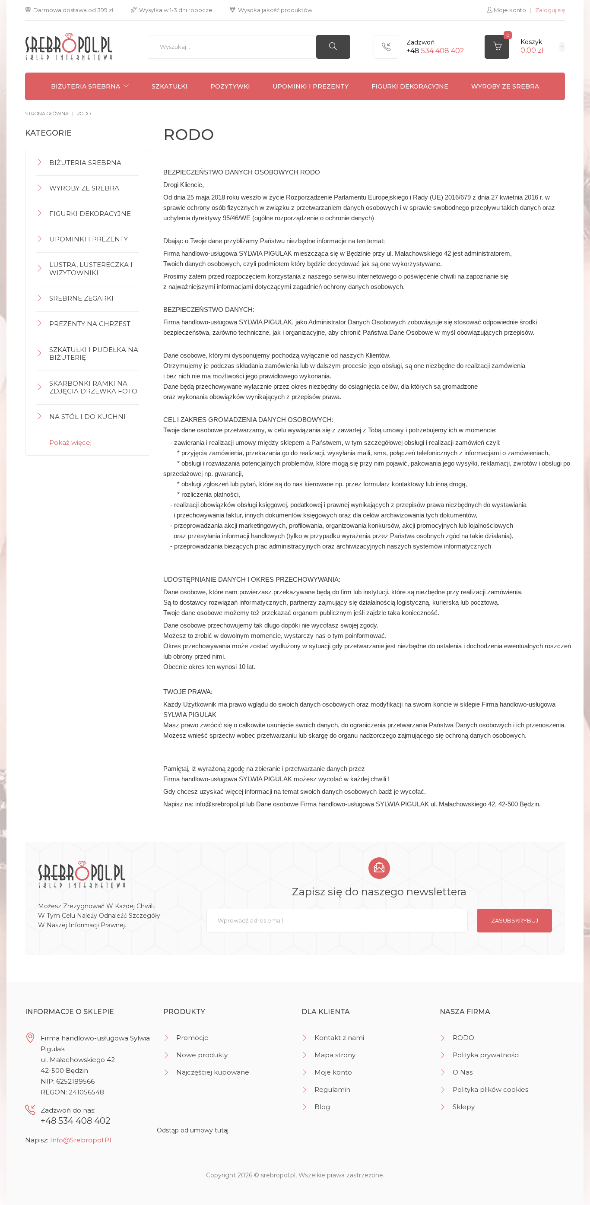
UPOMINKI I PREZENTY (311, 86)
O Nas (463, 1072)
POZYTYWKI (230, 86)
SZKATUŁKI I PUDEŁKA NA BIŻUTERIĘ (93, 354)
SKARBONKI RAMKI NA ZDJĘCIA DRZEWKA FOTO (93, 387)
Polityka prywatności (486, 1055)
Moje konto (333, 1072)
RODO (463, 1038)
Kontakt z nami (339, 1038)
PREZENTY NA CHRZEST (89, 324)
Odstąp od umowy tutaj (192, 1130)
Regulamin (332, 1089)
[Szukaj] (333, 47)
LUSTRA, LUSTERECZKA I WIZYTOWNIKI (91, 268)
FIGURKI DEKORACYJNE (409, 86)
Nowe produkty (202, 1055)
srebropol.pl (278, 1175)
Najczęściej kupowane (212, 1072)
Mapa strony (334, 1055)
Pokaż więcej (70, 442)
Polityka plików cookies (490, 1089)
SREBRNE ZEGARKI (81, 298)
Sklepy (464, 1107)
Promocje (192, 1038)
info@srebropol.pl (80, 1140)
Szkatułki (169, 86)
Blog (322, 1107)
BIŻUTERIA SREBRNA (85, 86)
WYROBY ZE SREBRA (505, 86)
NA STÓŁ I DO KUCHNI (87, 416)
